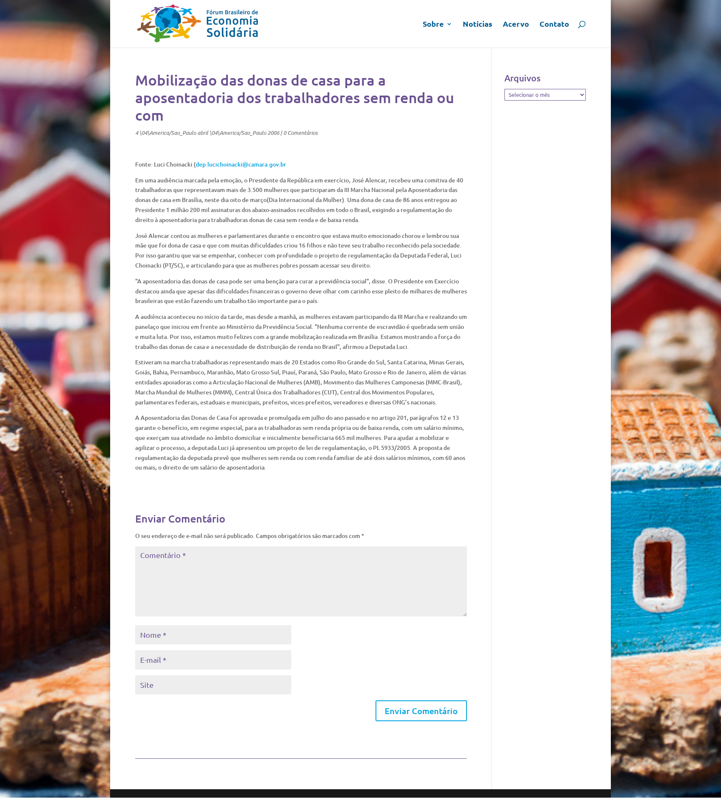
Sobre (433, 24)
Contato (554, 24)
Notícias (477, 24)
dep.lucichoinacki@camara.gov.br (241, 164)
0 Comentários (300, 132)
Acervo (516, 24)
